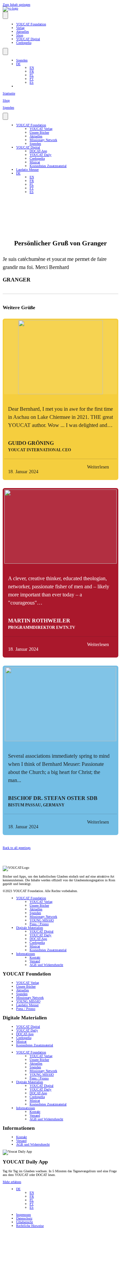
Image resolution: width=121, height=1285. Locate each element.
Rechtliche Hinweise (30, 1226)
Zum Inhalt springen (16, 4)
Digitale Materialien (29, 928)
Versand (35, 961)
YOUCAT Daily (40, 155)
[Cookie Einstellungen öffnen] (53, 1280)
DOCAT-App (38, 151)
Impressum (23, 1214)
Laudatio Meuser (27, 169)
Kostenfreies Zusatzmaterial (48, 166)
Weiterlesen (98, 467)
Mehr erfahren (12, 1182)
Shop (19, 35)
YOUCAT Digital (28, 39)
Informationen (25, 954)
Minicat (35, 162)
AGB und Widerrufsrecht (46, 965)
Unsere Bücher (39, 132)
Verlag (20, 28)
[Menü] (5, 15)
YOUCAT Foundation (31, 24)
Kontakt (35, 957)
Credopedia (23, 43)
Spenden (22, 60)
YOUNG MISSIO (42, 920)
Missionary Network (43, 140)
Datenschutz (24, 1218)
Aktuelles (22, 31)
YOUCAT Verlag (41, 129)
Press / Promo (39, 924)
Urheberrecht (24, 1222)
